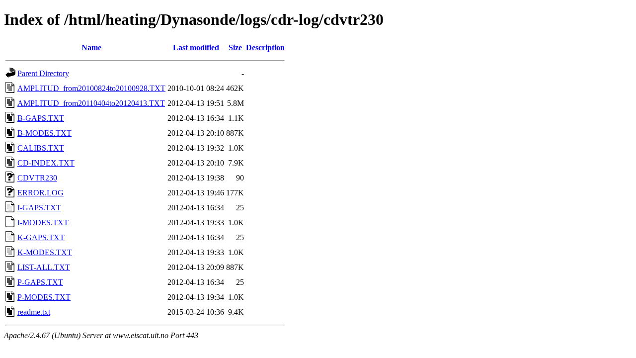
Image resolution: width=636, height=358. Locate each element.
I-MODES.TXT (43, 222)
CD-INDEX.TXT (46, 163)
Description (265, 47)
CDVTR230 (37, 178)
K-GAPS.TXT (41, 237)
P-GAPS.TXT (40, 282)
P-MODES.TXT (44, 297)
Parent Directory (43, 73)
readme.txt (33, 312)
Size (235, 47)
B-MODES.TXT (44, 133)
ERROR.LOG (40, 192)
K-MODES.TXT (44, 252)
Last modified (196, 47)
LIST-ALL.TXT (43, 267)
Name (91, 47)
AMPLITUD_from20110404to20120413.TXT (91, 103)
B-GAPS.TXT (40, 118)
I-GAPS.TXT (39, 207)
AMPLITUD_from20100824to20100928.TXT (91, 88)
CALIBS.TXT (40, 148)
